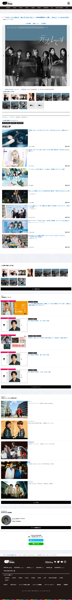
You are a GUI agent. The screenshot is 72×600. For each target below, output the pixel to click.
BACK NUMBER (59, 7)
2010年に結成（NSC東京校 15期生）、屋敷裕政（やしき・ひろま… (41, 423)
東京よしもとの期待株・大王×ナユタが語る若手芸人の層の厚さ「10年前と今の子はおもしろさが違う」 (48, 191)
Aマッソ (30, 401)
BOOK (39, 577)
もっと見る (36, 502)
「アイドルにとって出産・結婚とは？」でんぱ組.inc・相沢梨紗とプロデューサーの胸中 (46, 169)
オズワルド (30, 481)
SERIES (39, 7)
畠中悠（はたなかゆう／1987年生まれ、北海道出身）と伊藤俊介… (41, 483)
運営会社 (59, 584)
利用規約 (66, 584)
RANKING (46, 7)
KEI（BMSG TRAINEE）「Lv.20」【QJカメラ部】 (39, 372)
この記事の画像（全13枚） (8, 91)
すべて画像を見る (36, 289)
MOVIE (20, 7)
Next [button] (68, 520)
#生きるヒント (24, 117)
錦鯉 (29, 462)
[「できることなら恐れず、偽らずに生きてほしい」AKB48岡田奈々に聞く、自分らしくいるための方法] (6, 97)
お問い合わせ (13, 584)
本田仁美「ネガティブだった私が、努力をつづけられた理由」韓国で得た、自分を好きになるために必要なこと (49, 150)
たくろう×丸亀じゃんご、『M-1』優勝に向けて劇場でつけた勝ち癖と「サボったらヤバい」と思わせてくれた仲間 (49, 206)
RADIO (33, 577)
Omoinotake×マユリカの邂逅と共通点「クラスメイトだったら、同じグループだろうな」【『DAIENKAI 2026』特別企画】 (46, 236)
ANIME (33, 7)
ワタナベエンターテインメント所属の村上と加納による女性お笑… (41, 403)
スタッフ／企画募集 (37, 584)
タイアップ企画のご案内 (24, 584)
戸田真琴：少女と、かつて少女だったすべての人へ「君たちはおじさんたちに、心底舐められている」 (48, 131)
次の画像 (43, 23)
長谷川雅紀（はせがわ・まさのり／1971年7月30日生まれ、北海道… (41, 463)
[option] (36, 520)
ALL (52, 7)
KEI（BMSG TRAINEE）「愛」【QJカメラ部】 (39, 354)
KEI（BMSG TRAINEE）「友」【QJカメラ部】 (39, 320)
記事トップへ (36, 23)
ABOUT (5, 584)
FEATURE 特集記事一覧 (11, 555)
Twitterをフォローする (37, 540)
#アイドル (12, 117)
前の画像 (29, 23)
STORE (67, 7)
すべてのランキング (36, 387)
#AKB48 (18, 117)
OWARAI (8, 7)
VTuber (27, 7)
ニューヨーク (31, 421)
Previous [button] (2, 520)
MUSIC (14, 7)
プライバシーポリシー (49, 584)
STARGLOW (31, 442)
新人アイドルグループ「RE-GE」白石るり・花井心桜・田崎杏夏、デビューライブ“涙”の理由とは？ (49, 220)
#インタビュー (5, 117)
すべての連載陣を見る (36, 527)
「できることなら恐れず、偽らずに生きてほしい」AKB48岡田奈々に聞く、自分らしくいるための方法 (36, 17)
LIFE (45, 577)
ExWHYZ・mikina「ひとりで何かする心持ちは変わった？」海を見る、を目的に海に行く (48, 337)
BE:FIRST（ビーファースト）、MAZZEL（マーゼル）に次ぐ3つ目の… (41, 443)
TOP (4, 555)
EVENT (7, 580)
